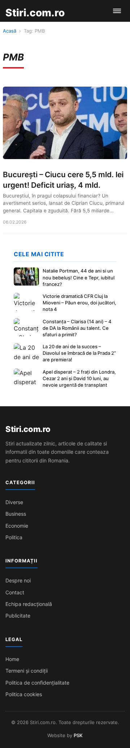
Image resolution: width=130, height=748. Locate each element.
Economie (16, 526)
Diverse (14, 502)
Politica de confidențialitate (37, 683)
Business (15, 514)
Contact (14, 592)
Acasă (9, 31)
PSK (78, 735)
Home (12, 659)
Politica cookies (23, 694)
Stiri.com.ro (27, 429)
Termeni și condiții (26, 671)
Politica (13, 537)
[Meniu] (117, 11)
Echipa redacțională (28, 604)
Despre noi (18, 580)
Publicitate (17, 615)
